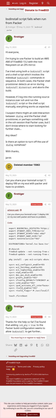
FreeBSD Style (14, 362)
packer (9, 30)
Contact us (10, 366)
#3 (49, 204)
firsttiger (11, 27)
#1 (49, 47)
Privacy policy (39, 366)
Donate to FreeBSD (37, 10)
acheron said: (13, 210)
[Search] (48, 3)
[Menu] (8, 3)
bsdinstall (38, 27)
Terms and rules (24, 366)
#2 (49, 175)
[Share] (45, 47)
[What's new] (43, 3)
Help (8, 369)
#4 (49, 317)
